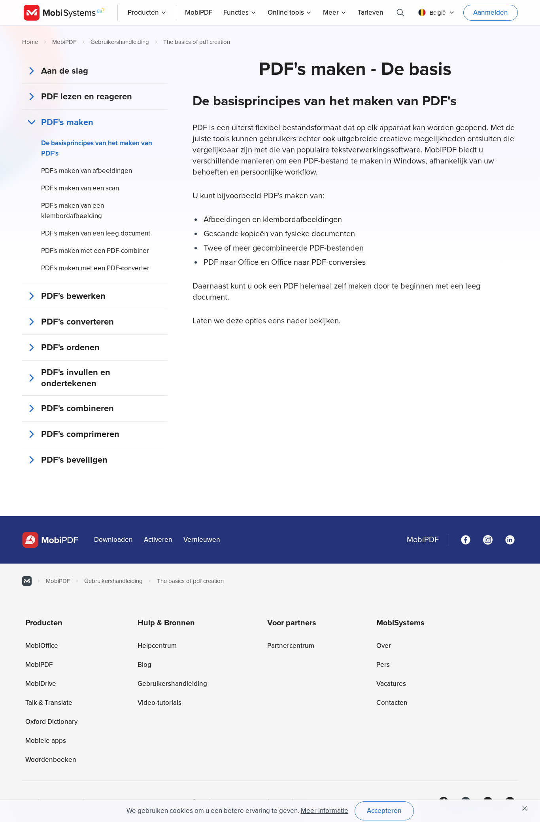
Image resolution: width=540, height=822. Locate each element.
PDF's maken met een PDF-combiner (95, 251)
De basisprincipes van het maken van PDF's (96, 148)
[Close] (525, 808)
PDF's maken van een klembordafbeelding (72, 210)
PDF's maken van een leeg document (95, 233)
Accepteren (384, 811)
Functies (236, 12)
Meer (331, 12)
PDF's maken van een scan (80, 188)
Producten (143, 12)
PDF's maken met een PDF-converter (95, 268)
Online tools (286, 12)
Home (30, 42)
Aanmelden (490, 12)
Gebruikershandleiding (120, 42)
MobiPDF (64, 42)
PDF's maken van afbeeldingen (86, 171)
